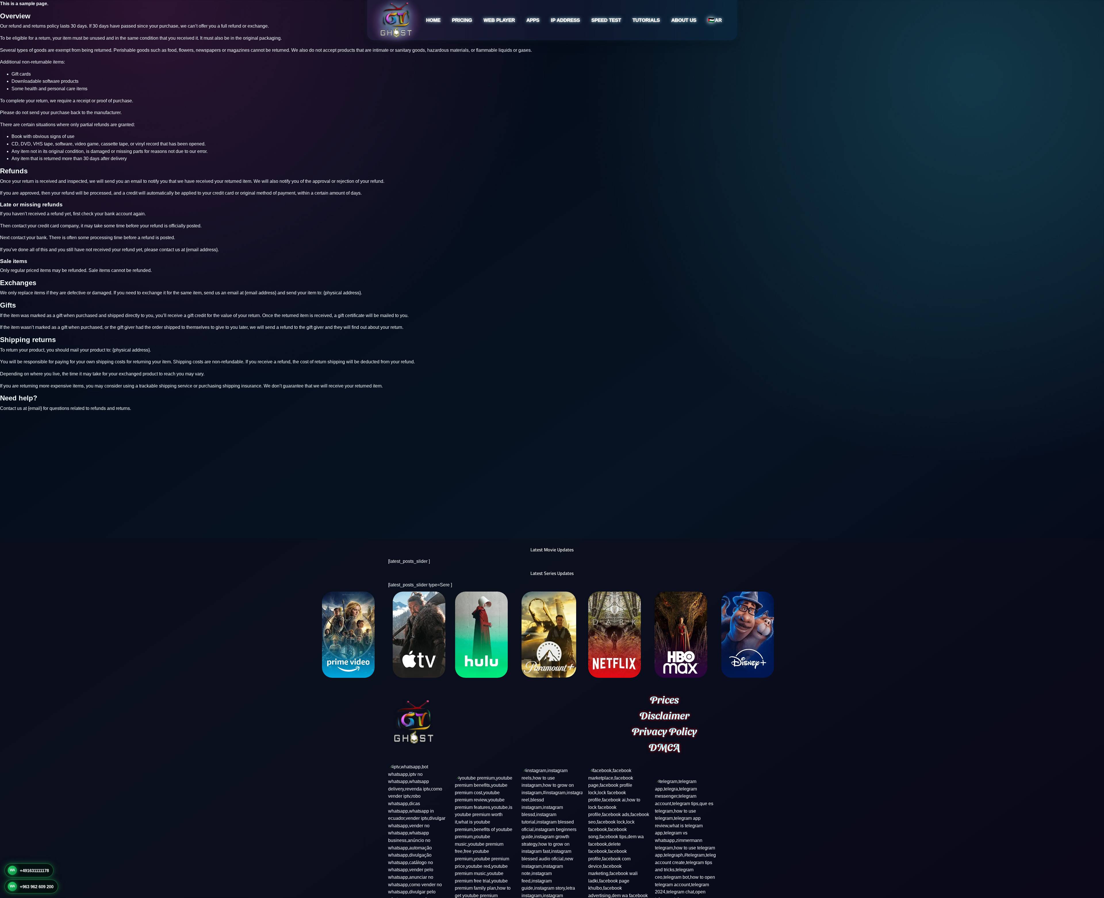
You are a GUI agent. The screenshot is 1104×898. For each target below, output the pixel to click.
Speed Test (606, 20)
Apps (532, 20)
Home (433, 20)
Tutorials (646, 20)
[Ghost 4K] (396, 19)
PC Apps (519, 61)
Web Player (499, 20)
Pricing (462, 20)
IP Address (565, 20)
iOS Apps (520, 50)
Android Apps (524, 39)
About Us (683, 20)
